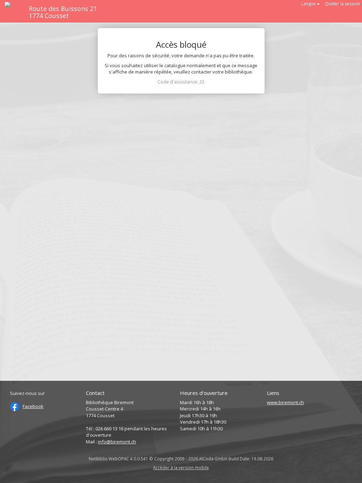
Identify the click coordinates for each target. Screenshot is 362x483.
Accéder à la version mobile (181, 467)
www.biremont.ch (285, 402)
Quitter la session (342, 4)
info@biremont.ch (117, 441)
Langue (309, 4)
